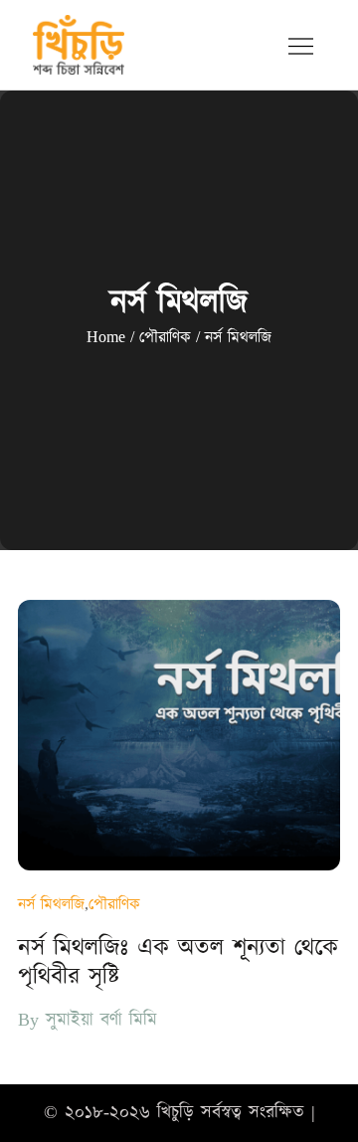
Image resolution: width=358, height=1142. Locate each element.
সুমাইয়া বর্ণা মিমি (101, 1020)
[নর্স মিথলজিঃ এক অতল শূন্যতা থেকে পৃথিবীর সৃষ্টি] (179, 735)
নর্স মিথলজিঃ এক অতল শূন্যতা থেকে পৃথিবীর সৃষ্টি (178, 962)
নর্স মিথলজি (51, 904)
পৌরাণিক (114, 904)
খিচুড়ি (175, 1112)
